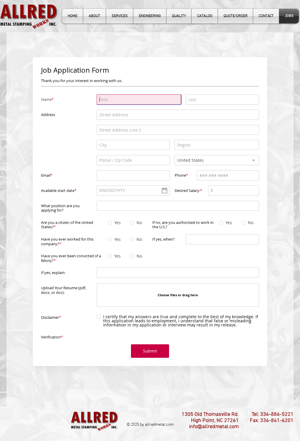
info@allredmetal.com (214, 410)
